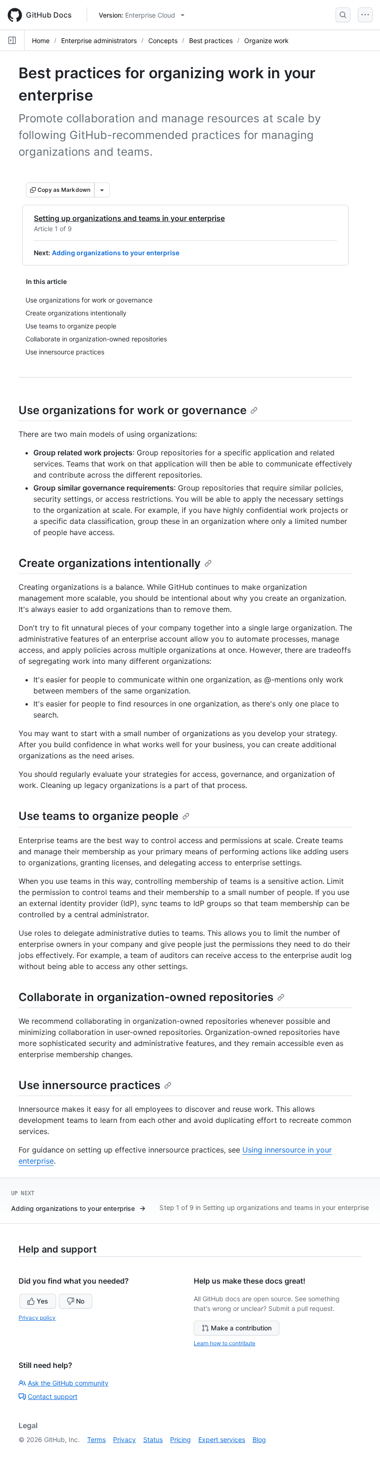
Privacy (124, 1439)
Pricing (180, 1439)
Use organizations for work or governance (133, 410)
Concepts (162, 40)
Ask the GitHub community (68, 1383)
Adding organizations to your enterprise (115, 253)
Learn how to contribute (224, 1343)
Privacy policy (37, 1317)
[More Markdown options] (102, 190)
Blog (259, 1439)
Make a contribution (241, 1328)
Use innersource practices (89, 1085)
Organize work (266, 40)
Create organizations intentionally (110, 563)
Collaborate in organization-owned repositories (146, 997)
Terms (96, 1439)
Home (41, 40)
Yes (42, 1301)
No (80, 1301)
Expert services (221, 1439)
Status (153, 1439)
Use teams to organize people (98, 816)
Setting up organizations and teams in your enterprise (129, 218)
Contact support (52, 1396)
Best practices (211, 40)
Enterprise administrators (99, 40)
